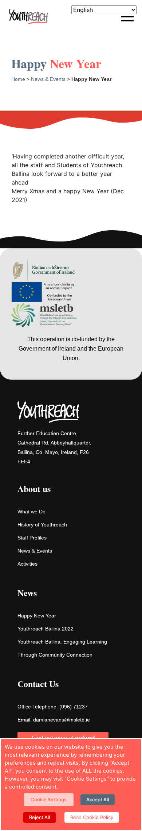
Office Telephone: (52, 707)
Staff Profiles (32, 538)
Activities (27, 564)
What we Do (31, 511)
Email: (53, 720)
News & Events (48, 79)
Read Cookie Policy (91, 817)
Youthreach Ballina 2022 (45, 629)
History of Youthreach (42, 525)
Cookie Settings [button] (49, 799)
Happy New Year (36, 616)
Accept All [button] (97, 799)
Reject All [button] (39, 817)
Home (18, 79)
